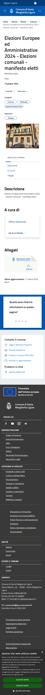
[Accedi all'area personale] (35, 3)
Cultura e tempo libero (15, 475)
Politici (9, 451)
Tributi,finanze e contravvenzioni (24, 519)
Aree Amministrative (15, 439)
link (22, 674)
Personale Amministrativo (17, 455)
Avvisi (8, 555)
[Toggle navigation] (5, 10)
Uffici (8, 443)
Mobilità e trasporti (14, 499)
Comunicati (10, 551)
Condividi (9, 91)
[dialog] (22, 672)
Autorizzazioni (16, 531)
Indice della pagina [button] (16, 157)
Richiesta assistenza (14, 631)
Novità (14, 21)
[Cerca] (39, 11)
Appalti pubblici (12, 487)
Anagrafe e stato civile (15, 471)
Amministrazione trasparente (18, 643)
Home (5, 21)
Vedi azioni (22, 91)
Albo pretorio (11, 647)
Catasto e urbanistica (15, 491)
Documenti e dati (13, 459)
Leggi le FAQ (11, 627)
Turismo (9, 495)
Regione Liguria (10, 3)
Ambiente (14, 523)
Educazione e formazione (20, 511)
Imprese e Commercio (15, 483)
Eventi (8, 570)
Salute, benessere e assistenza (23, 527)
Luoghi (9, 566)
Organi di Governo (13, 435)
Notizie (23, 21)
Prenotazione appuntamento (18, 619)
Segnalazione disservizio (16, 623)
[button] (22, 691)
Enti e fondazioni (13, 447)
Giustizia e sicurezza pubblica (22, 515)
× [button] (42, 652)
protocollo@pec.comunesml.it (19, 605)
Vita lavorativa (12, 479)
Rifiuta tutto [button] (22, 686)
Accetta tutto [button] (22, 680)
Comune (33, 21)
